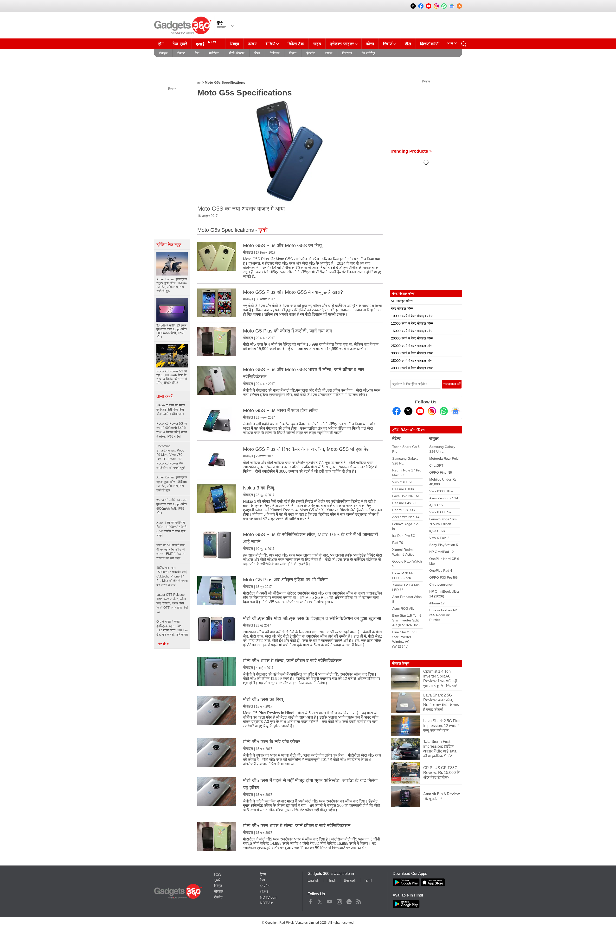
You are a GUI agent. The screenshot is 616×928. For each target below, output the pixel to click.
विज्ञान (292, 53)
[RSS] (459, 6)
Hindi (331, 880)
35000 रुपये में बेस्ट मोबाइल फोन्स (412, 361)
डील (408, 44)
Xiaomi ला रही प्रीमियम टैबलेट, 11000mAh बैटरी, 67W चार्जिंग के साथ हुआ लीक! (171, 529)
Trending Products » (411, 151)
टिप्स (257, 53)
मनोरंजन (214, 53)
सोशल (328, 53)
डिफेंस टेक (296, 44)
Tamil (368, 880)
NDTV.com (268, 897)
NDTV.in (266, 903)
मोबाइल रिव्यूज (400, 663)
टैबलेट (181, 53)
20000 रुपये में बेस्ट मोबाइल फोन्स (412, 338)
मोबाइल (163, 53)
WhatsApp (349, 901)
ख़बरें (217, 880)
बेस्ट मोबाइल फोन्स (402, 308)
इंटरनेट (310, 53)
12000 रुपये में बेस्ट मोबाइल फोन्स (412, 323)
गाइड (317, 44)
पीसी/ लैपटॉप (236, 53)
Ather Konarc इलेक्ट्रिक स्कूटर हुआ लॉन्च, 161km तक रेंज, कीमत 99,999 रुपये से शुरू (171, 484)
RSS (218, 874)
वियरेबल (347, 53)
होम (161, 44)
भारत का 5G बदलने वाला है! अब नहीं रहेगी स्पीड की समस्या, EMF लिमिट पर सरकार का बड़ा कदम (170, 551)
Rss (358, 901)
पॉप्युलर (434, 438)
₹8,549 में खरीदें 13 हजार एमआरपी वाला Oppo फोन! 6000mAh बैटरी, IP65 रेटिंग (171, 506)
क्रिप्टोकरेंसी (430, 44)
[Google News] (455, 411)
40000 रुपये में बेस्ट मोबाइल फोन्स (412, 368)
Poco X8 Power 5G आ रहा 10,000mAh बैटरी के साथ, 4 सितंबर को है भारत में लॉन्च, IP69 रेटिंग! (171, 430)
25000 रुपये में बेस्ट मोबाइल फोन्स (412, 346)
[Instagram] (432, 411)
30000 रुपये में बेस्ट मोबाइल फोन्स (412, 353)
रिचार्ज (388, 44)
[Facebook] (396, 411)
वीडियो (271, 44)
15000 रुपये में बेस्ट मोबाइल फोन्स (412, 331)
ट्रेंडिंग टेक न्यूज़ (168, 244)
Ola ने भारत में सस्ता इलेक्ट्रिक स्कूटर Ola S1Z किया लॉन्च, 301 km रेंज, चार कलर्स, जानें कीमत (172, 628)
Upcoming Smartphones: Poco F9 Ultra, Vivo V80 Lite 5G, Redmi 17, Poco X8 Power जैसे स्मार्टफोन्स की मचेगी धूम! (170, 457)
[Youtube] (420, 411)
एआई (206, 43)
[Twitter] (408, 411)
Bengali (349, 880)
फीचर (252, 44)
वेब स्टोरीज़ (368, 53)
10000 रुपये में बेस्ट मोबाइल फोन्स (412, 316)
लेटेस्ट (396, 438)
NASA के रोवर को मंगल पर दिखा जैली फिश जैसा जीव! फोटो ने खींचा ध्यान (170, 409)
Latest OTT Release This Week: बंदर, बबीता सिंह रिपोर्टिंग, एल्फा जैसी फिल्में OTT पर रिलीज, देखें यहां (172, 603)
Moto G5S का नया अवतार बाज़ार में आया (241, 208)
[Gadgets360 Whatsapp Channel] (444, 411)
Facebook (311, 901)
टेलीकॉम (274, 53)
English (313, 880)
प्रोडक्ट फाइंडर (342, 44)
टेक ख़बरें (180, 44)
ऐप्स (197, 53)
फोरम (370, 44)
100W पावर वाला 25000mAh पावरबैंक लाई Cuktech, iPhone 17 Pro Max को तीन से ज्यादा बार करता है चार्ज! (172, 576)
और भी (162, 644)
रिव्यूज (234, 44)
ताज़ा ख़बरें (164, 396)
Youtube (330, 901)
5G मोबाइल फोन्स (401, 301)
